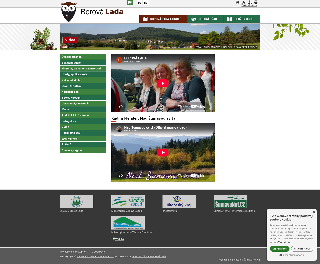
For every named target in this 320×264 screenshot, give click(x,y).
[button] (291, 254)
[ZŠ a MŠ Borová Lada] (76, 207)
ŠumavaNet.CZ (252, 259)
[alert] (292, 235)
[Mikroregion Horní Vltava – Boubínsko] (128, 229)
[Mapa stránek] (250, 2)
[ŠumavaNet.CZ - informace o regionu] (230, 207)
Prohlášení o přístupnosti (74, 251)
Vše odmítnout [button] (302, 249)
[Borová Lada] (68, 12)
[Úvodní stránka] (238, 2)
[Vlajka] (130, 2)
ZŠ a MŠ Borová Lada (71, 210)
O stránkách (98, 251)
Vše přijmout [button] (280, 249)
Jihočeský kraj (170, 210)
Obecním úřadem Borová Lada (149, 256)
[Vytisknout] (256, 2)
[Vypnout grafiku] (244, 2)
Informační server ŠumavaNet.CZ (95, 256)
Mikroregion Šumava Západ (126, 210)
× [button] (313, 212)
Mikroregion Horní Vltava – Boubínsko (132, 232)
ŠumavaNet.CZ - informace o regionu (234, 210)
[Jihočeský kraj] (179, 207)
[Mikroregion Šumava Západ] (128, 207)
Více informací (285, 242)
